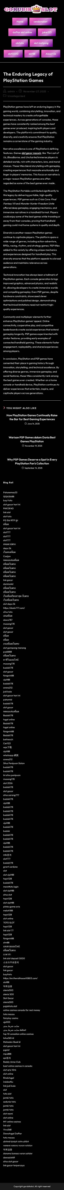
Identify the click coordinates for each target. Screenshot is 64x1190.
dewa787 (7, 619)
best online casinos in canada (17, 1066)
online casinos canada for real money (21, 1010)
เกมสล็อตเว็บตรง (11, 643)
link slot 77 (8, 930)
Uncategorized (16, 96)
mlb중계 (7, 854)
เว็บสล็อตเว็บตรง (11, 600)
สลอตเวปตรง (9, 544)
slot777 (6, 532)
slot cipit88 (8, 874)
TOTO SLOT (9, 922)
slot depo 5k (9, 603)
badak (6, 831)
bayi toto (7, 500)
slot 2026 (7, 783)
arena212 (7, 687)
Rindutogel (8, 1077)
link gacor (8, 580)
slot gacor (8, 627)
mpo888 (7, 1053)
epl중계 (7, 1058)
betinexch (8, 739)
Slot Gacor (8, 998)
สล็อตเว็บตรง (9, 564)
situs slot (7, 894)
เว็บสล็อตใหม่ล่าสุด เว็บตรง (16, 596)
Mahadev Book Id (11, 1042)
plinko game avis (11, 906)
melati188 (8, 910)
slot (5, 870)
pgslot (6, 1050)
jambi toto (8, 1097)
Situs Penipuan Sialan (14, 763)
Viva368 (7, 1129)
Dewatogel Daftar (12, 1133)
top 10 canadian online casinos (18, 1034)
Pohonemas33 (10, 492)
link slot (7, 512)
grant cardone (10, 866)
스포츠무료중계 (11, 962)
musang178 (9, 623)
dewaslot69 (9, 1157)
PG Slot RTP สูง (10, 520)
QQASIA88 (8, 496)
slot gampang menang (14, 647)
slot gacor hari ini (11, 504)
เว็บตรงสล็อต (9, 552)
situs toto (7, 611)
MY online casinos (12, 1121)
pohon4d (7, 699)
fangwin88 (8, 675)
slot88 (6, 982)
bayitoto (7, 974)
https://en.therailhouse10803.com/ (20, 978)
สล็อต (6, 524)
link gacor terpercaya (14, 1165)
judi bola (7, 691)
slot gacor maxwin (31, 153)
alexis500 (8, 990)
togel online (9, 719)
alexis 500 (8, 994)
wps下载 (7, 747)
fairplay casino (10, 1018)
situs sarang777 (11, 795)
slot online (8, 918)
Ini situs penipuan (11, 775)
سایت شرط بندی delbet (14, 1030)
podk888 (7, 651)
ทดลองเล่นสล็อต (11, 560)
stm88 (6, 942)
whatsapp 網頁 (10, 755)
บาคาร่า (7, 954)
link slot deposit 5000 (14, 958)
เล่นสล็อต (7, 615)
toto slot (7, 1093)
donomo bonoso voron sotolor (17, 1153)
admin (11, 91)
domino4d (8, 584)
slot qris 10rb (9, 1069)
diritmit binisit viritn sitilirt (16, 1141)
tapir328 (7, 878)
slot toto (7, 516)
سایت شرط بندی (11, 1026)
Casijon (7, 556)
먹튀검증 (7, 986)
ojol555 (6, 1022)
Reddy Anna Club (12, 1061)
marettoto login (10, 886)
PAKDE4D (8, 508)
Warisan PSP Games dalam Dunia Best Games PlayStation (32, 439)
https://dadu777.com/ (14, 608)
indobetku (8, 1081)
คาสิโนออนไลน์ (10, 659)
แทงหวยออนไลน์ (11, 946)
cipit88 (6, 679)
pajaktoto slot (10, 1006)
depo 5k (7, 548)
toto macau (9, 1014)
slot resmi (8, 1113)
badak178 (8, 667)
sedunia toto (9, 1101)
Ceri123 (7, 743)
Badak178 (8, 715)
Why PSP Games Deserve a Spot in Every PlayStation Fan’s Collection (32, 461)
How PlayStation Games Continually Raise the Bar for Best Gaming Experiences (32, 417)
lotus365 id (8, 1038)
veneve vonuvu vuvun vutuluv (17, 1145)
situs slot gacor (10, 1161)
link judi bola (9, 1085)
